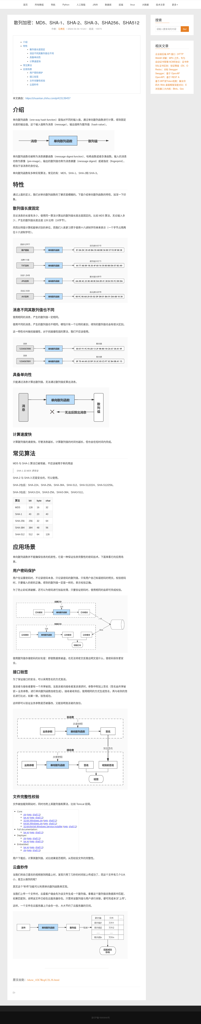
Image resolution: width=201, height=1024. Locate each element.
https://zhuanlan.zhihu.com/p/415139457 (48, 98)
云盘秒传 (34, 84)
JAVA (95, 4)
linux (132, 4)
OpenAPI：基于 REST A (167, 77)
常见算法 (27, 65)
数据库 (108, 4)
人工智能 (81, 4)
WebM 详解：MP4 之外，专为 (170, 57)
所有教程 (39, 4)
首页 (25, 4)
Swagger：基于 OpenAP (167, 73)
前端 (121, 4)
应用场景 (27, 69)
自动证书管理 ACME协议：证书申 (172, 61)
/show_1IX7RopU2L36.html (43, 980)
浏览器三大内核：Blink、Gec (169, 88)
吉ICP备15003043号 (100, 1017)
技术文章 (160, 4)
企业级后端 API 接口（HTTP (169, 54)
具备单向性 (35, 57)
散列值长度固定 (37, 49)
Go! (185, 29)
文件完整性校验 (37, 80)
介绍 (25, 42)
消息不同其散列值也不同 (42, 53)
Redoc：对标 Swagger (166, 69)
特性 (25, 46)
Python (65, 4)
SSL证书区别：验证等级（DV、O (171, 65)
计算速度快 (35, 61)
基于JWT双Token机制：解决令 (170, 81)
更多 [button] (174, 4)
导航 (53, 4)
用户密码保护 (36, 72)
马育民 (61, 28)
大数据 (145, 4)
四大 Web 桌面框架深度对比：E (171, 84)
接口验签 (34, 76)
